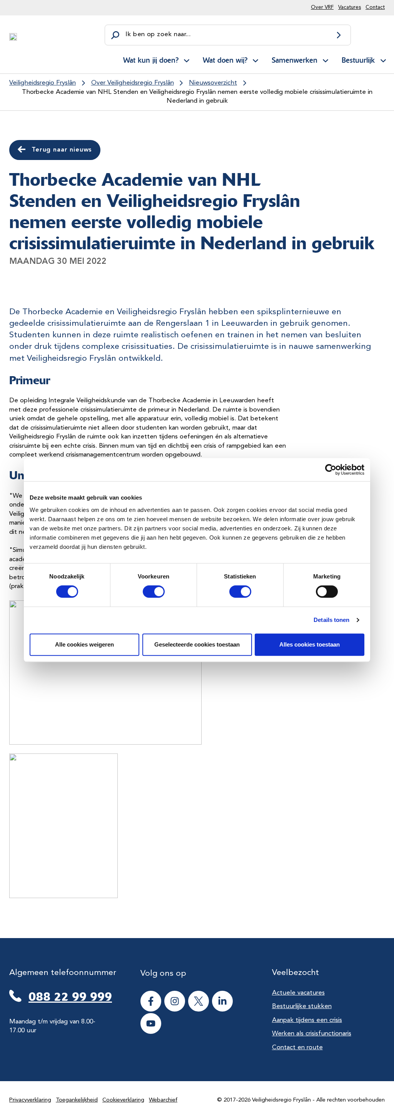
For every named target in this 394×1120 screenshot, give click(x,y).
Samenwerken (294, 60)
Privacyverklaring (30, 1100)
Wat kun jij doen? (151, 60)
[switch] (147, 591)
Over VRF (322, 7)
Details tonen (331, 620)
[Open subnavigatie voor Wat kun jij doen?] (186, 59)
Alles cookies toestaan (309, 644)
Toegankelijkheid (77, 1100)
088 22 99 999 (70, 997)
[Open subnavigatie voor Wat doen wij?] (255, 59)
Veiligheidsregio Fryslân (42, 83)
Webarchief (163, 1100)
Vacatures (349, 7)
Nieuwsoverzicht (213, 83)
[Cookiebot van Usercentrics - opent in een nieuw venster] (330, 469)
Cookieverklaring (123, 1100)
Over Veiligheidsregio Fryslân (132, 83)
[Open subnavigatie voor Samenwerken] (325, 59)
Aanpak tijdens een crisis (307, 1020)
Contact (375, 7)
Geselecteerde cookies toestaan (197, 644)
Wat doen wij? (225, 60)
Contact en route (297, 1047)
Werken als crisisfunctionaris (311, 1033)
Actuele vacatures (298, 993)
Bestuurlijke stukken (302, 1006)
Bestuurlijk (358, 60)
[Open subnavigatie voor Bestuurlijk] (383, 59)
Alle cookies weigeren (84, 644)
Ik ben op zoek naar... (157, 34)
